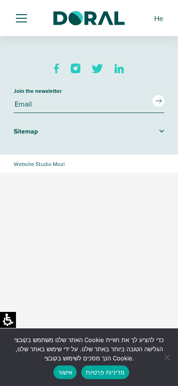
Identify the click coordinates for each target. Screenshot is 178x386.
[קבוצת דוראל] (89, 18)
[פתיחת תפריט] (23, 18)
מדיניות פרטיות (105, 372)
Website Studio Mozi (39, 164)
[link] (56, 69)
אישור (65, 372)
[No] (166, 357)
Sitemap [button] (26, 131)
